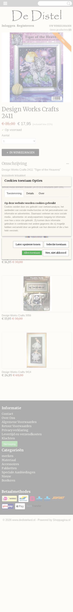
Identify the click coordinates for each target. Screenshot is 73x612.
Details (30, 193)
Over (41, 193)
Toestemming (14, 193)
